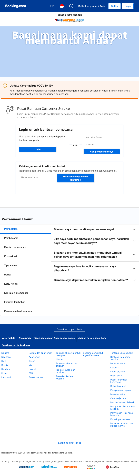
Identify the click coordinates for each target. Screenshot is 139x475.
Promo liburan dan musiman (65, 371)
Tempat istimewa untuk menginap (68, 354)
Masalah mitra (117, 394)
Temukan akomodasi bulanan (66, 364)
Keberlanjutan (117, 371)
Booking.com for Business (16, 345)
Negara (5, 353)
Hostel (32, 369)
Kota (3, 361)
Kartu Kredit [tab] (10, 283)
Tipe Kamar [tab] (10, 265)
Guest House (36, 377)
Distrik (4, 365)
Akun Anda (25, 338)
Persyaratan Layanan (121, 390)
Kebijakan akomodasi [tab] (16, 292)
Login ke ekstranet (69, 442)
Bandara (5, 369)
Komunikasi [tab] (10, 256)
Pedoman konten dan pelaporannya (121, 424)
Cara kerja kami (118, 398)
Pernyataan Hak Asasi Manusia (121, 414)
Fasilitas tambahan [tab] (14, 302)
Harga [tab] (7, 274)
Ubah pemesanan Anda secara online (54, 338)
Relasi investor (118, 386)
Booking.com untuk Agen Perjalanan (93, 354)
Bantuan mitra (117, 363)
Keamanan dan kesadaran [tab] (18, 311)
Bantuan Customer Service (120, 358)
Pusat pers (116, 375)
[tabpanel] (95, 254)
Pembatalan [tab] (10, 228)
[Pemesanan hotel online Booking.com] (15, 6)
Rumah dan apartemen (40, 353)
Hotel (4, 373)
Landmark (6, 377)
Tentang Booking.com (121, 353)
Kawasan (6, 357)
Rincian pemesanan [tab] (15, 247)
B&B (31, 373)
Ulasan (59, 359)
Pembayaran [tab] (11, 237)
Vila (30, 365)
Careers (114, 367)
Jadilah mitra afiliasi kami (92, 338)
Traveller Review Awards (64, 377)
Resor (32, 361)
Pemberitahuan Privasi (122, 402)
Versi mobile (8, 338)
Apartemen (34, 357)
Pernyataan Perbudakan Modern (122, 407)
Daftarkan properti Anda (69, 329)
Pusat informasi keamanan (118, 380)
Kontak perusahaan (120, 419)
